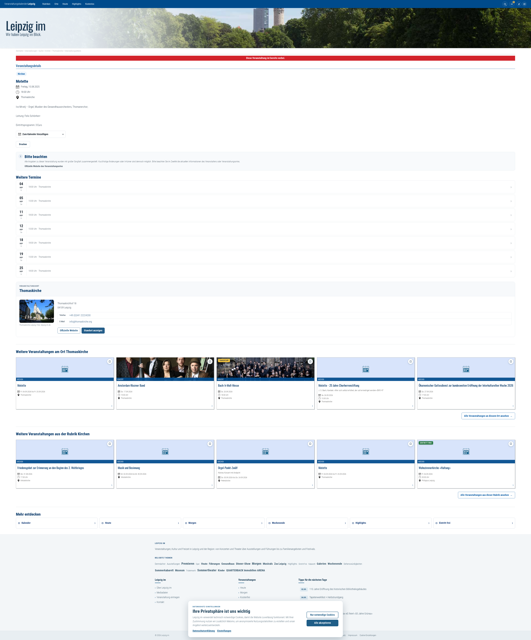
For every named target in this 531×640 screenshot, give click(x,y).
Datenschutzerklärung (204, 630)
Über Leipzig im (164, 587)
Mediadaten (162, 592)
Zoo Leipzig (280, 563)
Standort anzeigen (93, 330)
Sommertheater (206, 570)
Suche (41, 51)
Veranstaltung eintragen (168, 597)
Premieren (187, 563)
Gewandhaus (228, 563)
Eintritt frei (303, 564)
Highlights (76, 4)
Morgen (256, 563)
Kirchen (48, 51)
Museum (180, 570)
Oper (198, 564)
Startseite (19, 51)
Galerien (321, 563)
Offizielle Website (69, 330)
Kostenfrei (245, 597)
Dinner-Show (243, 563)
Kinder (221, 570)
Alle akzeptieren (322, 622)
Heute (65, 4)
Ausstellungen (173, 563)
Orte (56, 4)
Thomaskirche (57, 51)
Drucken (23, 144)
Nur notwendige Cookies (322, 614)
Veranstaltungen (31, 51)
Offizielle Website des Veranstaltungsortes (44, 166)
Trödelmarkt (191, 570)
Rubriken (46, 4)
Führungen (214, 563)
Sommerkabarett (164, 570)
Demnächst (160, 563)
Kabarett (312, 564)
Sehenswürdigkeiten (353, 563)
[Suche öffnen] (504, 4)
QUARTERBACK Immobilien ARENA (245, 570)
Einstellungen (224, 630)
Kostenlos (89, 4)
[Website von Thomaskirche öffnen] (36, 311)
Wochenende (335, 563)
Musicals (268, 563)
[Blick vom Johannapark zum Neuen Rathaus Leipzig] (265, 28)
